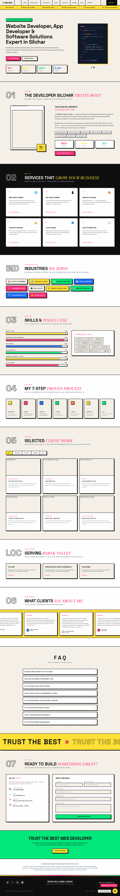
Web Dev (17, 453)
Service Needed (60, 796)
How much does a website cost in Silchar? (60, 672)
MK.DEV (8, 2)
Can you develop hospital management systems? (60, 693)
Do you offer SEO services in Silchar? (60, 708)
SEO (43, 453)
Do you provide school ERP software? (60, 686)
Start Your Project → (65, 153)
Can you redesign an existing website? (60, 715)
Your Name (58, 781)
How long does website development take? (60, 679)
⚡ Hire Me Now (13, 58)
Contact (89, 2)
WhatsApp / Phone (88, 781)
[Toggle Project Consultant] (115, 891)
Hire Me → (112, 2)
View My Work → (29, 58)
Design (35, 453)
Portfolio (65, 2)
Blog (81, 2)
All (9, 453)
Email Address (59, 788)
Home (24, 2)
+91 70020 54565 (18, 790)
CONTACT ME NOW (60, 851)
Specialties (33, 2)
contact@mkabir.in (19, 795)
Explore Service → (14, 212)
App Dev (26, 453)
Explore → (11, 575)
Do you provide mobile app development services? (60, 700)
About (56, 2)
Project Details (60, 803)
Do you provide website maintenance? (60, 722)
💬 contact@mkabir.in (106, 882)
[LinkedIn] (22, 882)
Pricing (74, 2)
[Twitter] (12, 882)
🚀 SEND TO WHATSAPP (83, 816)
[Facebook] (7, 882)
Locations (46, 2)
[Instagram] (17, 882)
